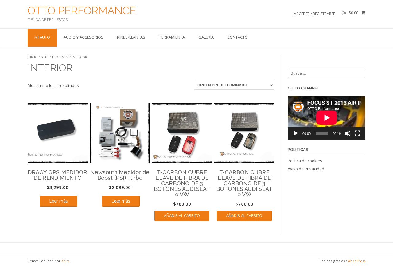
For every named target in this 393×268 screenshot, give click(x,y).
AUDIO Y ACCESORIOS (83, 37)
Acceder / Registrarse (314, 13)
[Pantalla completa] (357, 133)
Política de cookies (305, 161)
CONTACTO (237, 37)
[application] (326, 118)
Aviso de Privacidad (306, 168)
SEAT (45, 57)
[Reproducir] (296, 133)
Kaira (65, 260)
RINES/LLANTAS (131, 37)
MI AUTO (42, 37)
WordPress (356, 260)
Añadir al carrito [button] (182, 215)
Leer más (58, 201)
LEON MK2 (60, 57)
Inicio (33, 57)
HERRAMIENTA (172, 37)
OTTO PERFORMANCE (82, 10)
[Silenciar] (347, 133)
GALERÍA (206, 37)
